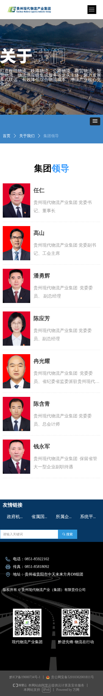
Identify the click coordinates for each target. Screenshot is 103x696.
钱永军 (42, 446)
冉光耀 (42, 361)
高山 (39, 233)
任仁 (39, 190)
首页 (6, 136)
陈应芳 (42, 318)
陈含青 (42, 404)
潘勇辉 (42, 276)
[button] (95, 121)
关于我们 (27, 136)
